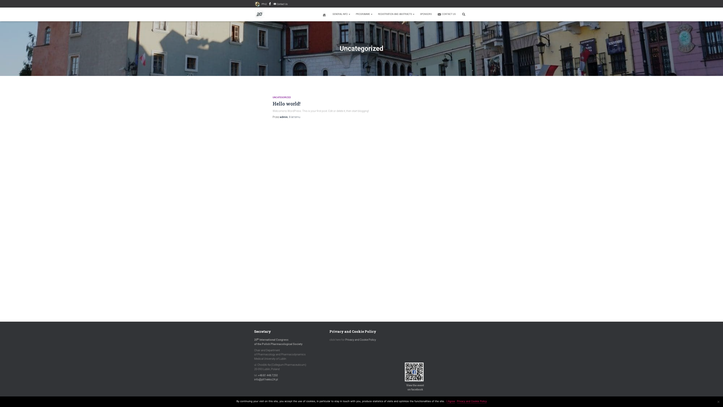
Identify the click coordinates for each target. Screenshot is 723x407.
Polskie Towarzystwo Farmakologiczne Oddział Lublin (270, 4)
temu (294, 117)
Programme (363, 14)
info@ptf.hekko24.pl (266, 379)
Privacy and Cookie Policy (360, 339)
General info (340, 14)
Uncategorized (282, 97)
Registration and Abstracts (395, 14)
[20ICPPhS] (259, 14)
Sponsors (426, 14)
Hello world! (286, 104)
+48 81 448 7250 (268, 375)
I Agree (451, 401)
